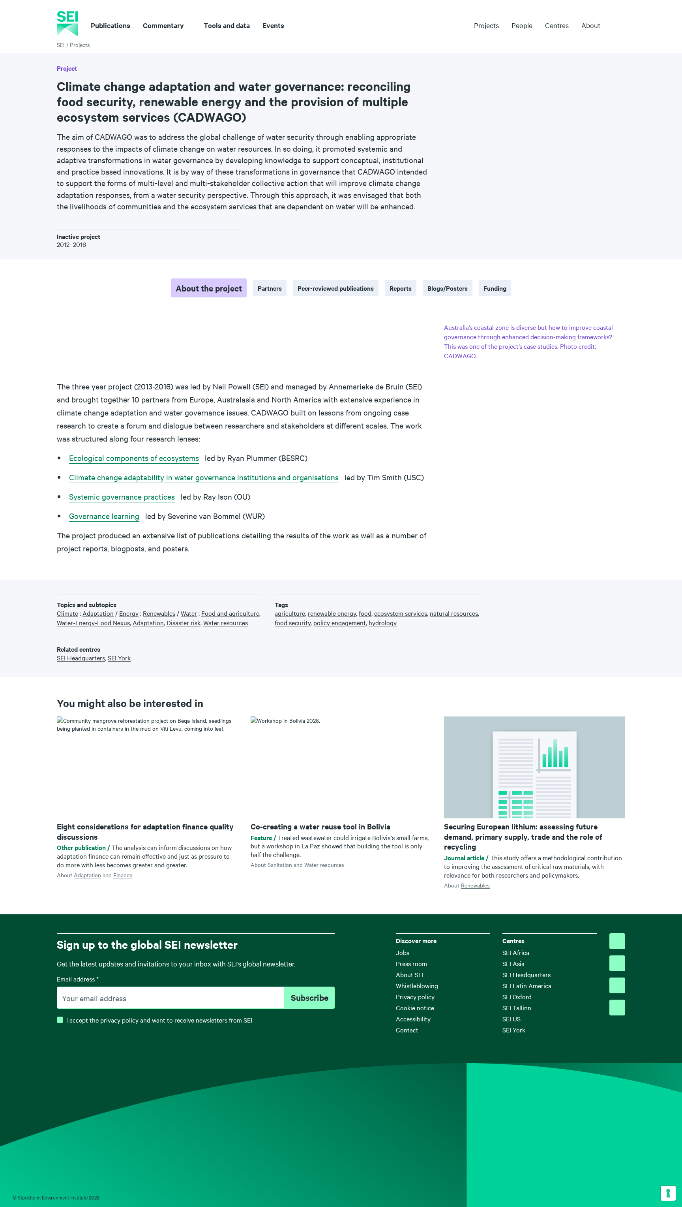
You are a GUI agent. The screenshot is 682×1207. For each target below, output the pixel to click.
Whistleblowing (417, 985)
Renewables (475, 885)
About (590, 25)
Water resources (324, 865)
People (522, 25)
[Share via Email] (609, 597)
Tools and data (227, 25)
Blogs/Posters (447, 288)
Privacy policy (415, 996)
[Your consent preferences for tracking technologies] (668, 1193)
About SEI (409, 974)
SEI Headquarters (526, 974)
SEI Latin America (526, 985)
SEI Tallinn (516, 1007)
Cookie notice (415, 1007)
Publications (110, 25)
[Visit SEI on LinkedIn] (617, 985)
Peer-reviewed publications (336, 288)
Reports (401, 288)
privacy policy (119, 1019)
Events (273, 25)
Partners (270, 288)
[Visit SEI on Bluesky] (617, 941)
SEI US (511, 1018)
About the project (209, 287)
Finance (122, 875)
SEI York (513, 1029)
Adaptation (87, 875)
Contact (407, 1029)
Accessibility (413, 1018)
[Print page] (621, 597)
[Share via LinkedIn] (596, 597)
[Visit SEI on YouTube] (617, 1007)
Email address (78, 979)
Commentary (163, 25)
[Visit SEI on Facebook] (617, 963)
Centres (557, 25)
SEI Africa (515, 952)
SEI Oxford (517, 996)
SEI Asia (513, 963)
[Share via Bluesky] (572, 597)
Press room (411, 963)
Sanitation (280, 865)
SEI (61, 45)
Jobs (402, 952)
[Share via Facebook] (584, 597)
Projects (486, 25)
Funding (494, 288)
